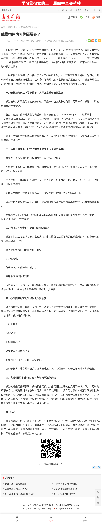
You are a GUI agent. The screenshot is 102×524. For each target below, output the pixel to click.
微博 (98, 17)
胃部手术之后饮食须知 (15, 484)
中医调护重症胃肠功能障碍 (67, 484)
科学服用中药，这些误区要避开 (20, 494)
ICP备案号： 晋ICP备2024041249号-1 (38, 509)
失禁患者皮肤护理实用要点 (67, 489)
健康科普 (11, 27)
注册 (93, 10)
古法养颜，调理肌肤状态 (16, 489)
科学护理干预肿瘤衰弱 (64, 494)
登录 (86, 10)
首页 (3, 27)
